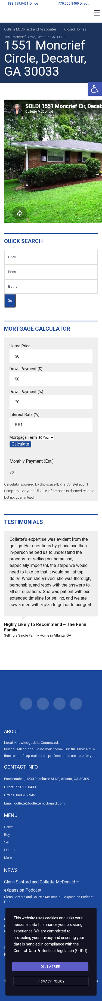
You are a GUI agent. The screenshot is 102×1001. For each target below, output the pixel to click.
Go (10, 301)
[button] (95, 89)
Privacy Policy (51, 981)
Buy (7, 835)
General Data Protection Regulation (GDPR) (50, 950)
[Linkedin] (59, 704)
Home (8, 827)
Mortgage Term (23, 437)
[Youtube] (76, 704)
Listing (9, 850)
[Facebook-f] (26, 704)
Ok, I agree (50, 967)
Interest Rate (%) (24, 414)
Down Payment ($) (26, 369)
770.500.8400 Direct (73, 3)
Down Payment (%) (26, 391)
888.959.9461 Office (23, 3)
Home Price (20, 346)
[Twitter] (43, 704)
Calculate (20, 444)
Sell (7, 842)
